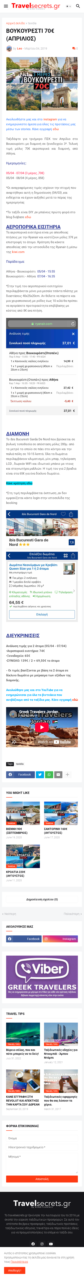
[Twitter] (40, 774)
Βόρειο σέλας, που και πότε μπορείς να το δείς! (22, 1051)
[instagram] (42, 1244)
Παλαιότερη (72, 913)
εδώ (56, 129)
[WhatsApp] (49, 774)
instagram (50, 119)
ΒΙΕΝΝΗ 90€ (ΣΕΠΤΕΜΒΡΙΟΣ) (17, 830)
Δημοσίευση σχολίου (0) (42, 899)
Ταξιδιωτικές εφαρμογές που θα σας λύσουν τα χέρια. (60, 1100)
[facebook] (33, 1244)
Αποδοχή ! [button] (14, 1270)
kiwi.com (18, 252)
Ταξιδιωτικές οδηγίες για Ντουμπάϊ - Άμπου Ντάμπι (60, 1053)
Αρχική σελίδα (15, 23)
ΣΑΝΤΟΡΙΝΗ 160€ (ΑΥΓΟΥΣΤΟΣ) (55, 830)
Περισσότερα (19, 1261)
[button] (5, 6)
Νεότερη (10, 913)
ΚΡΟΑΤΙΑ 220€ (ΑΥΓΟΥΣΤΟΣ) (15, 873)
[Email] (58, 774)
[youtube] (51, 1244)
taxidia (32, 23)
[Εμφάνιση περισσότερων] (67, 774)
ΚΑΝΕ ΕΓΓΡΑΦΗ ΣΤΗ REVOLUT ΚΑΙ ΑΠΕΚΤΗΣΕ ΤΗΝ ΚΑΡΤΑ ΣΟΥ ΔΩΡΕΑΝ (23, 1100)
